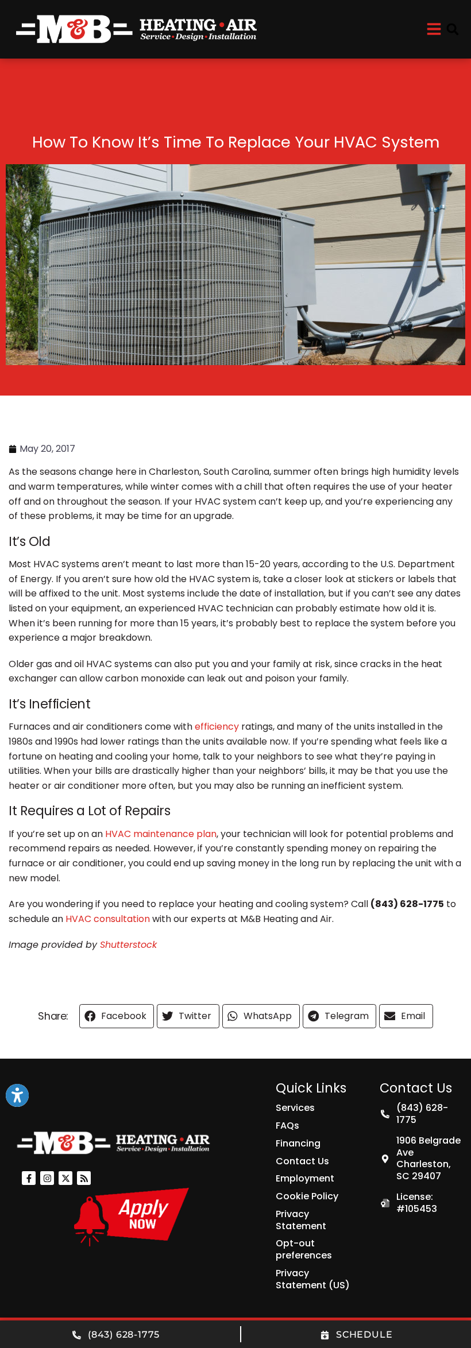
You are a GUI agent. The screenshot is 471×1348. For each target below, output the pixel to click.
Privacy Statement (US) (313, 1279)
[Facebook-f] (29, 1178)
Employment (305, 1178)
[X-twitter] (65, 1178)
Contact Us (302, 1161)
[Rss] (84, 1178)
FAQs (287, 1125)
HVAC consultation (107, 918)
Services (295, 1107)
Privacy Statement (301, 1220)
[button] (453, 29)
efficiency (217, 726)
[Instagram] (47, 1178)
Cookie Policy (307, 1196)
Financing (298, 1143)
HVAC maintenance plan (161, 833)
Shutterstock (128, 944)
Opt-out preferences (304, 1249)
